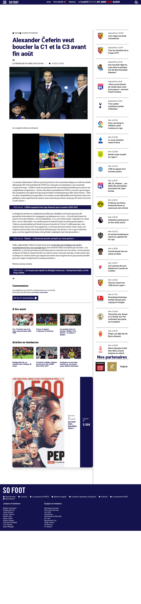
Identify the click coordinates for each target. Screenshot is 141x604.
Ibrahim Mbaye (8, 521)
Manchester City (50, 521)
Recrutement (10, 499)
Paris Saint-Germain (51, 510)
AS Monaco (48, 525)
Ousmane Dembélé (10, 522)
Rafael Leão (7, 516)
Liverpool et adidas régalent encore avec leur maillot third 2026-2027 (46, 350)
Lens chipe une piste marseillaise (108, 31)
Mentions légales (60, 497)
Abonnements (10, 497)
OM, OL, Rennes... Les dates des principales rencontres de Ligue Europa (112, 179)
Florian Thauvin (8, 514)
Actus (48, 2)
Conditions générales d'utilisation (83, 497)
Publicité (104, 497)
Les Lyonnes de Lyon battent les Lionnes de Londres (111, 262)
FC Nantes (48, 527)
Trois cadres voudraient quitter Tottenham (108, 100)
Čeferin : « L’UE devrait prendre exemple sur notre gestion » (49, 238)
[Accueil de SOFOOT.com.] (26, 2)
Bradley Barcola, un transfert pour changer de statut (22, 350)
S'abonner (72, 2)
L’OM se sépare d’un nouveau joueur (109, 164)
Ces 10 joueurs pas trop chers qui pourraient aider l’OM (22, 317)
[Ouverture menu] (4, 2)
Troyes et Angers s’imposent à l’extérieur (45, 316)
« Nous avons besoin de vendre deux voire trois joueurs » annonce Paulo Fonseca (112, 80)
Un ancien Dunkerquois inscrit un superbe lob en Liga (109, 230)
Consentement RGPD (120, 497)
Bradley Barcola (9, 510)
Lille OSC (47, 512)
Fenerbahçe (48, 514)
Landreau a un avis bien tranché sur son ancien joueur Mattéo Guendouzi (70, 350)
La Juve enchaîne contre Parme (108, 135)
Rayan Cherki (8, 518)
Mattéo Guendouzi (10, 508)
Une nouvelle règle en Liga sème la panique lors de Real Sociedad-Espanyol (112, 61)
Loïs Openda (7, 525)
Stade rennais (49, 522)
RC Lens (47, 518)
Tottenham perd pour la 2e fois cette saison (109, 216)
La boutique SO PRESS (40, 497)
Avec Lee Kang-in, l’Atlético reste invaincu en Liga (112, 119)
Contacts (24, 497)
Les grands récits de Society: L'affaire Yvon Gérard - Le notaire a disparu (68, 318)
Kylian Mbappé (8, 527)
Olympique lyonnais (51, 508)
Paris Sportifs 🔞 (59, 2)
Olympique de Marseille (53, 516)
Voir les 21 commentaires (23, 298)
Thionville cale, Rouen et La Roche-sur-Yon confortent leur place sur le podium (111, 310)
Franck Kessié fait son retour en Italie (110, 246)
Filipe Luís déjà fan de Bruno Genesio (110, 328)
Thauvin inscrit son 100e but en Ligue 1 (111, 277)
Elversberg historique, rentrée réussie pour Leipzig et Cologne (110, 293)
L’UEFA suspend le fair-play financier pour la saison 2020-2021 (51, 207)
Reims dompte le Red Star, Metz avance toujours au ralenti (111, 344)
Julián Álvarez (8, 512)
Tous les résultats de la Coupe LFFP (109, 45)
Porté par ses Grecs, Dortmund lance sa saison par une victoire (111, 199)
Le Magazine (83, 2)
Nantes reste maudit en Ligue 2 (108, 149)
